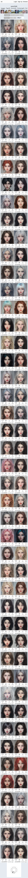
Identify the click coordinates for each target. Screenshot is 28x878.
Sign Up (20, 1)
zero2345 (4, 36)
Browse (25, 1)
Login (15, 1)
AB (1, 1)
